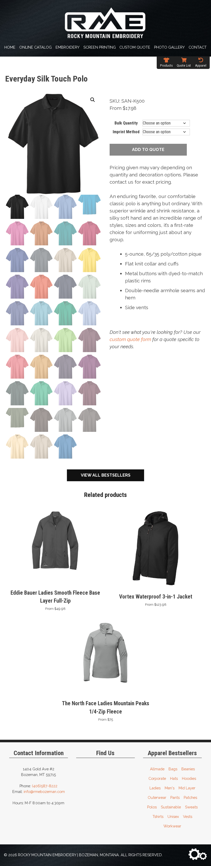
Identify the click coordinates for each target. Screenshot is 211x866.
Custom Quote (134, 47)
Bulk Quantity (126, 123)
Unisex (173, 816)
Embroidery (68, 47)
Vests (187, 816)
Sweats (191, 807)
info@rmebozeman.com (44, 791)
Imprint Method (126, 131)
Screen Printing (99, 47)
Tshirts (158, 816)
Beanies (188, 769)
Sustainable (171, 807)
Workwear (172, 826)
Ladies (155, 788)
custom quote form (130, 339)
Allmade (157, 769)
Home (9, 47)
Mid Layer (187, 788)
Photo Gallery (169, 47)
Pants (175, 797)
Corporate (157, 778)
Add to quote (148, 149)
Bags (173, 769)
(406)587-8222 (44, 786)
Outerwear (157, 797)
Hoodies (189, 778)
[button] (92, 99)
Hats (174, 778)
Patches (190, 797)
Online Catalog (35, 47)
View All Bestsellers (105, 475)
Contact (198, 47)
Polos (152, 807)
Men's (169, 788)
